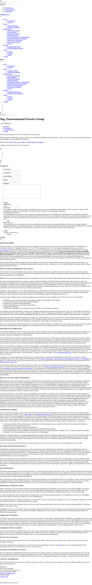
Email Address (8, 176)
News (5, 24)
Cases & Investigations (13, 27)
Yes (10, 234)
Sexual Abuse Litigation (14, 42)
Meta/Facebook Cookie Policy (8, 362)
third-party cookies (9, 368)
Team (5, 19)
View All (9, 43)
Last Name (7, 173)
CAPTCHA (7, 208)
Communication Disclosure (11, 212)
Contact (6, 56)
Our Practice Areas (9, 130)
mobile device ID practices (24, 368)
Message (6, 183)
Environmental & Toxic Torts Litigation (18, 37)
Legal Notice (21, 142)
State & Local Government (14, 40)
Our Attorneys (11, 21)
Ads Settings (84, 358)
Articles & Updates (12, 25)
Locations (10, 53)
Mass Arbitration (12, 32)
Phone (6, 180)
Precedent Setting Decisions (15, 48)
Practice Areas (8, 29)
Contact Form (28, 414)
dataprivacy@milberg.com (44, 414)
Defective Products (12, 35)
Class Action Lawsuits (13, 30)
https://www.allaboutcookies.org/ (54, 366)
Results (6, 45)
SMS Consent (8, 222)
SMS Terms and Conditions (36, 142)
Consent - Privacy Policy (11, 232)
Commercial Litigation (13, 34)
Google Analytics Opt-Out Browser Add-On (66, 358)
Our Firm (9, 51)
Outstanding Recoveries (14, 47)
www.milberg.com (5, 249)
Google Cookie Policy (47, 358)
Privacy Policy (13, 142)
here (59, 545)
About (5, 50)
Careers (9, 55)
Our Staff (9, 22)
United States (9, 8)
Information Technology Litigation (17, 38)
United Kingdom (10, 9)
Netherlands (8, 11)
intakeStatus (7, 204)
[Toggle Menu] (0, 16)
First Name (7, 169)
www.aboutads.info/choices (63, 352)
